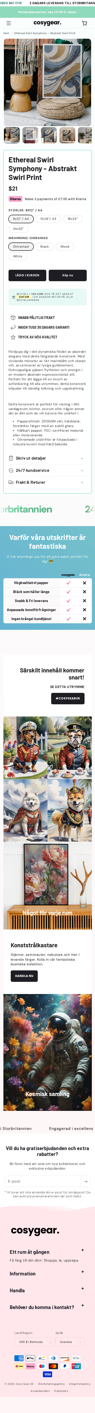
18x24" (73, 219)
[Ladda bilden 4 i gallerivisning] (67, 135)
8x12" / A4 (21, 219)
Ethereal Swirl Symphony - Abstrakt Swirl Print (45, 33)
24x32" (18, 229)
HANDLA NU (24, 976)
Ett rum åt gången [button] (29, 1252)
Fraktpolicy (61, 1391)
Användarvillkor (40, 1391)
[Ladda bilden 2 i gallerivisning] (30, 135)
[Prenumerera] (85, 1181)
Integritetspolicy (80, 1383)
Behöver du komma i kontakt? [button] (42, 1307)
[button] (9, 23)
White (18, 256)
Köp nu (67, 275)
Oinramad (21, 247)
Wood (64, 247)
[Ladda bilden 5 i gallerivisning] (86, 135)
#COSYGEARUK (68, 698)
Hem (6, 33)
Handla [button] (17, 1290)
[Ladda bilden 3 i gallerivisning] (49, 135)
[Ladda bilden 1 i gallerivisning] (12, 135)
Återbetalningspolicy (51, 1383)
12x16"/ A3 (48, 219)
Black (44, 247)
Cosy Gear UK (25, 1383)
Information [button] (23, 1273)
